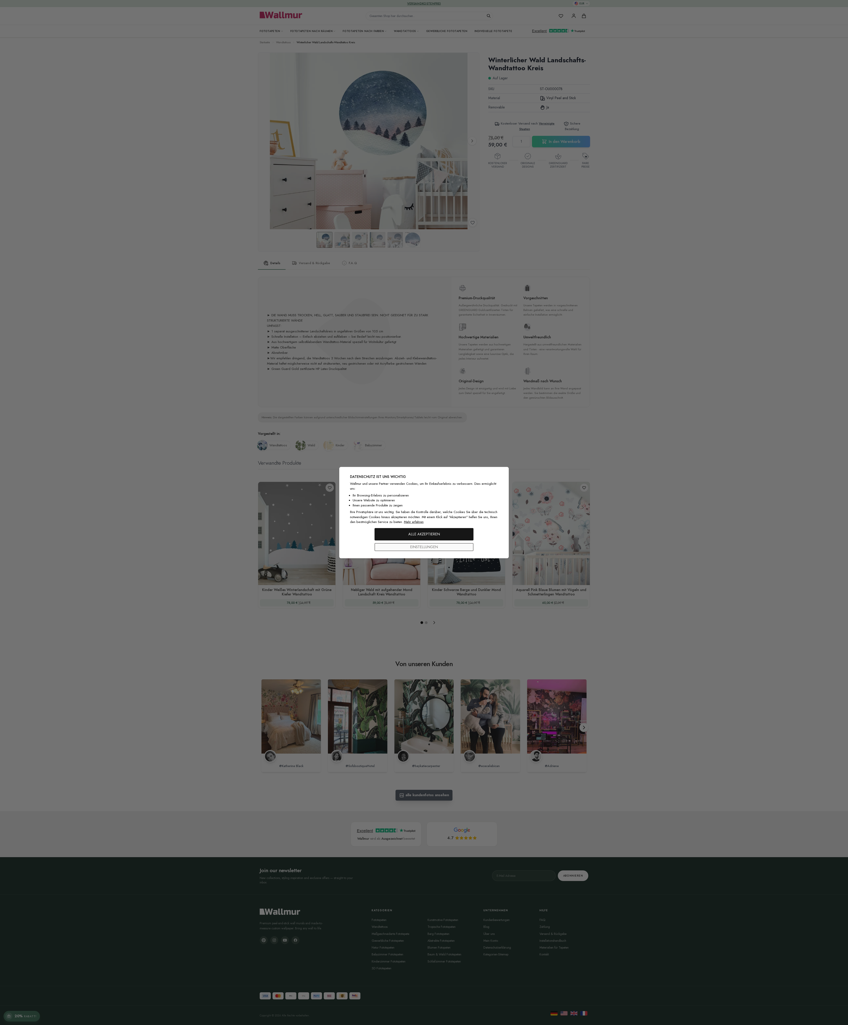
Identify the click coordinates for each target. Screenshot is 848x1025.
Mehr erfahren (414, 521)
